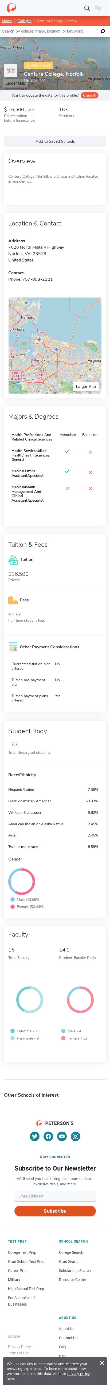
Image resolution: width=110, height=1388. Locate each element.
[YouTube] (62, 1136)
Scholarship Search (75, 1270)
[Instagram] (75, 1136)
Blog (62, 1356)
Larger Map (86, 386)
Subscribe (55, 1211)
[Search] (87, 8)
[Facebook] (48, 1136)
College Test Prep (22, 1252)
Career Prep (18, 1270)
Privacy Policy (19, 1347)
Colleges (25, 20)
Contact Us (68, 1338)
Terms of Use (18, 1353)
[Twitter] (35, 1136)
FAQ (62, 1347)
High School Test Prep (26, 1289)
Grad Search (69, 1261)
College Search (71, 1252)
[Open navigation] (98, 8)
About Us (66, 1329)
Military (14, 1280)
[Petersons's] (11, 8)
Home (7, 20)
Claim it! (89, 95)
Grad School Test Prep (26, 1261)
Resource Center (72, 1280)
